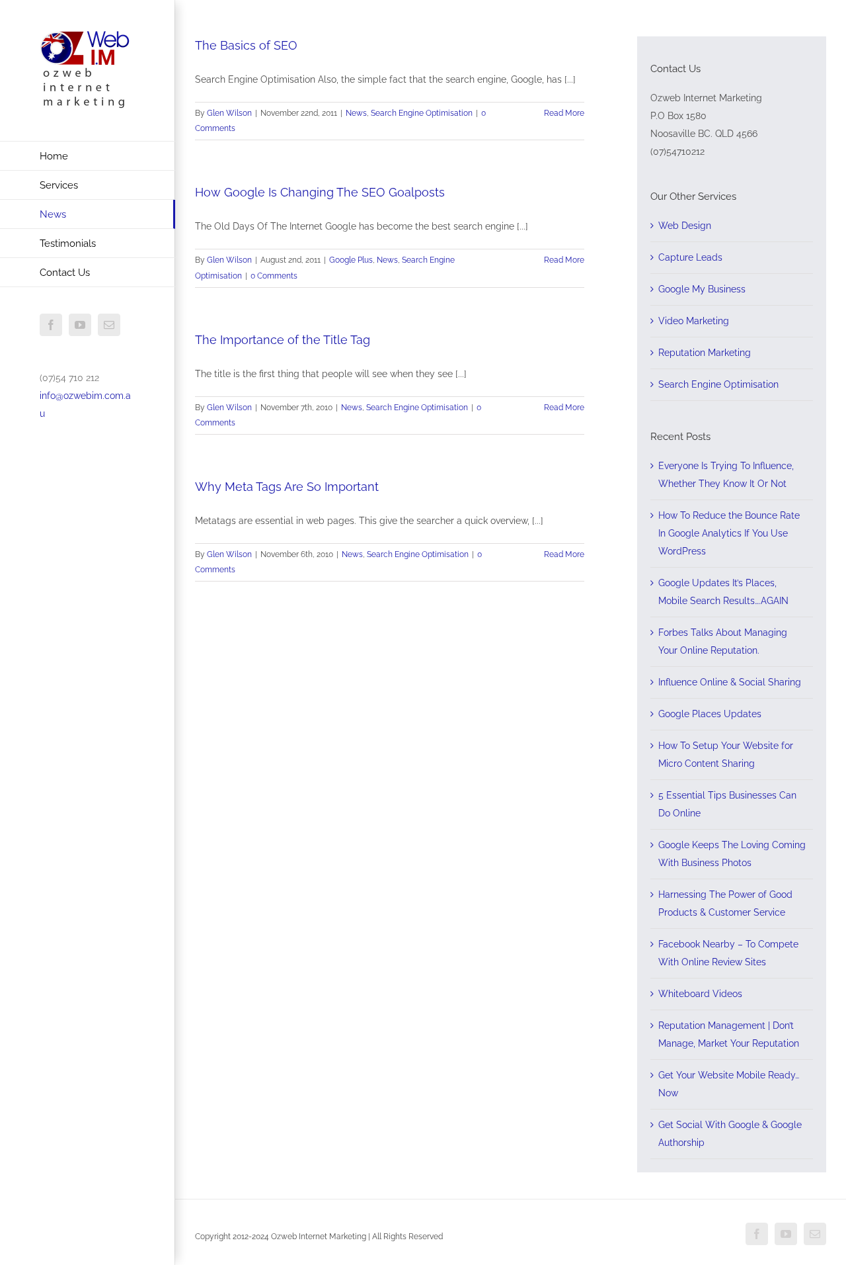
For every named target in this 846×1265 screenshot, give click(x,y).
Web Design (684, 225)
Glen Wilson (229, 113)
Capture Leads (690, 257)
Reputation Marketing (704, 352)
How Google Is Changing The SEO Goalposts (320, 192)
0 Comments (273, 276)
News (356, 113)
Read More (564, 113)
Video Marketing (693, 321)
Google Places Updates (709, 714)
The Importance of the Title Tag (282, 340)
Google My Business (702, 289)
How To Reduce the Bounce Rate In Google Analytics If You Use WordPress (729, 533)
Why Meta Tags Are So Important (287, 487)
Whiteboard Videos (700, 993)
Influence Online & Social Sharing (729, 682)
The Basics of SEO (246, 45)
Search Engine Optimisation (422, 113)
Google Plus (351, 260)
